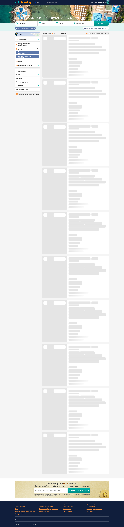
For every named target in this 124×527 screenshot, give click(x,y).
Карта (21, 34)
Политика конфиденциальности (48, 509)
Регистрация (101, 2)
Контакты (42, 514)
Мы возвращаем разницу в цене (25, 511)
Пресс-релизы (67, 511)
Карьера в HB (91, 506)
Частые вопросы (44, 511)
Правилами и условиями (59, 494)
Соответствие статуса (45, 504)
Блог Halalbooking (68, 504)
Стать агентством (68, 514)
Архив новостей (68, 506)
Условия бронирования (46, 506)
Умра (16, 509)
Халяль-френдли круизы (94, 509)
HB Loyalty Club (52, 2)
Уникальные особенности (94, 514)
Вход (92, 2)
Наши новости (67, 509)
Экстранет (90, 511)
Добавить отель (91, 504)
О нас (16, 504)
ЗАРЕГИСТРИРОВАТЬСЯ (79, 490)
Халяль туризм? (20, 506)
